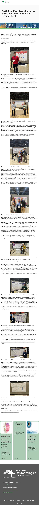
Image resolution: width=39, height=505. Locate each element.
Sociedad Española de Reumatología (10, 489)
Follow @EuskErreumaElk (8, 492)
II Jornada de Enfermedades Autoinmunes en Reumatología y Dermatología (6, 438)
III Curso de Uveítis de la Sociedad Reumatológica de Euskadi (32, 438)
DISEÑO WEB (19, 503)
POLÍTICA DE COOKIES (25, 500)
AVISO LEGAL (6, 500)
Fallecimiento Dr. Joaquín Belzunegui (19, 424)
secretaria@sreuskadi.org (8, 484)
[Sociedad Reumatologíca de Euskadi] (5, 1)
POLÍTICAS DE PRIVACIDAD (15, 500)
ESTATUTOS (32, 500)
